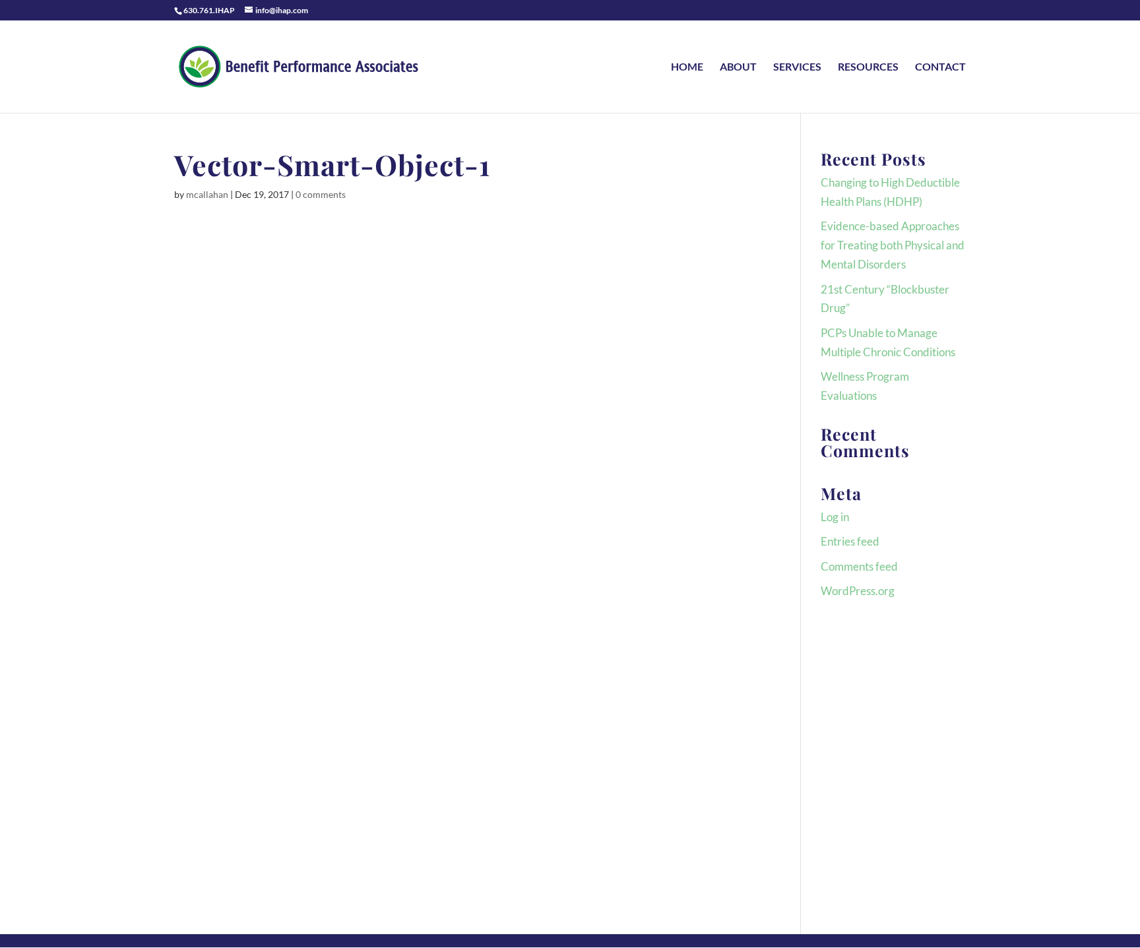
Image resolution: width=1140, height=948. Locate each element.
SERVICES (797, 67)
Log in (835, 517)
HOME (687, 67)
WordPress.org (858, 591)
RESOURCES (868, 67)
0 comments (321, 194)
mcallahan (207, 194)
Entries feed (850, 541)
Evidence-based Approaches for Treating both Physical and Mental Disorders (893, 245)
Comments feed (859, 566)
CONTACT (940, 67)
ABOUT (738, 67)
